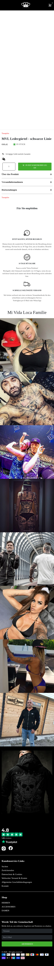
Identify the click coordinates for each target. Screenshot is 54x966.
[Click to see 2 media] (13, 122)
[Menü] (2, 5)
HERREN (6, 903)
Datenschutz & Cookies (12, 874)
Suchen (5, 866)
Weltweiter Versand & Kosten (14, 878)
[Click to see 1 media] (5, 122)
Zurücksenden (8, 870)
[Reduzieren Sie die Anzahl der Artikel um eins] (5, 166)
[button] (27, 174)
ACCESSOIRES (8, 907)
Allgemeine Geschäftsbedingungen (17, 882)
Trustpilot (5, 133)
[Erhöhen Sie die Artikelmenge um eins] (13, 166)
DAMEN (5, 910)
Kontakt (5, 886)
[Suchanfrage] (3, 5)
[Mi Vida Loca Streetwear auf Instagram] (4, 850)
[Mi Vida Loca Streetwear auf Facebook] (11, 848)
